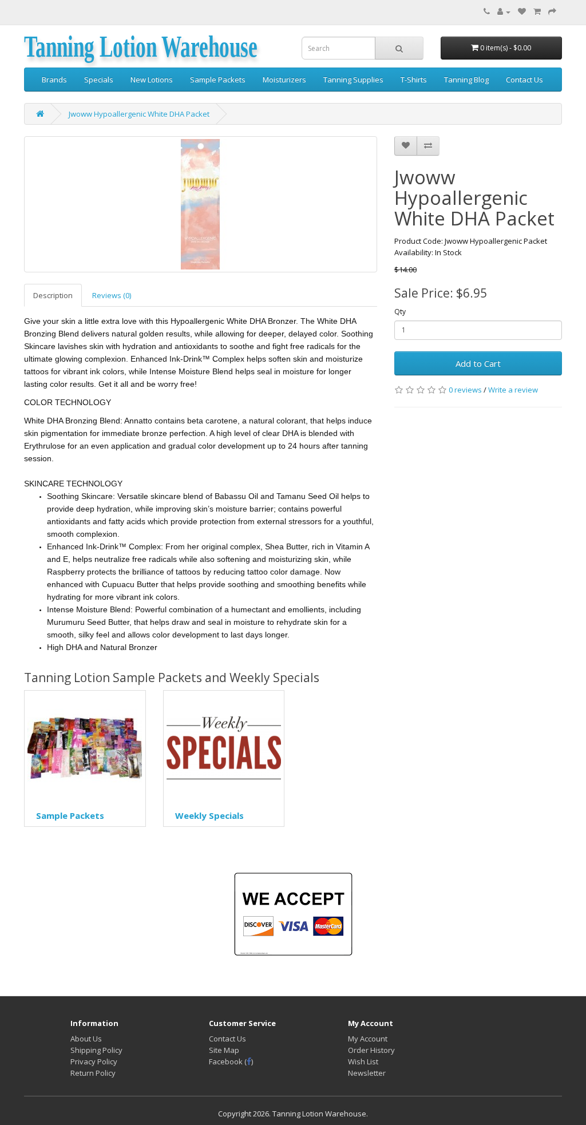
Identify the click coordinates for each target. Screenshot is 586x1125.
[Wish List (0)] (522, 11)
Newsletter (367, 1073)
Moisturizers (284, 79)
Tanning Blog (466, 79)
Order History (371, 1050)
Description (53, 295)
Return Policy (93, 1073)
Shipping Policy (96, 1050)
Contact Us (524, 79)
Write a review (513, 390)
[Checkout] (552, 11)
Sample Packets (218, 79)
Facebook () (231, 1061)
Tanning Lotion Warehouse (141, 47)
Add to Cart (478, 363)
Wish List (363, 1061)
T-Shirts (414, 79)
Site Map (224, 1050)
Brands (54, 79)
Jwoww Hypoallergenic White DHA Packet (139, 114)
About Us (86, 1038)
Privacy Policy (93, 1061)
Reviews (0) (111, 295)
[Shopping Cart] (537, 11)
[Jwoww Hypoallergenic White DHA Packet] (200, 204)
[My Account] (503, 11)
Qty (400, 311)
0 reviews (465, 390)
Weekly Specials (209, 815)
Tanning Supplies (353, 79)
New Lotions (151, 79)
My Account (367, 1038)
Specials (98, 79)
